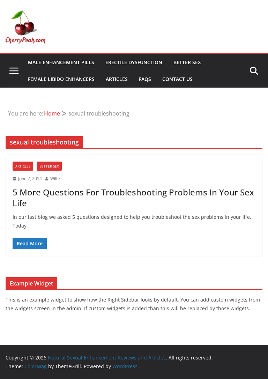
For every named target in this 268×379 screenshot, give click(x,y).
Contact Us (177, 79)
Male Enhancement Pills (61, 62)
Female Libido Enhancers (61, 79)
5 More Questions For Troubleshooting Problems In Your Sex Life (133, 197)
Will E (55, 178)
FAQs (145, 79)
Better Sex (187, 62)
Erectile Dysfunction (133, 62)
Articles (117, 79)
